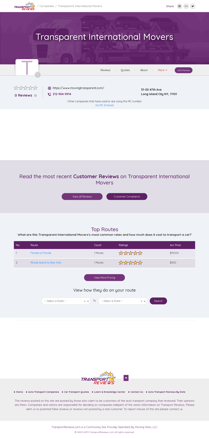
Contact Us (136, 391)
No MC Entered (104, 105)
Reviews (105, 70)
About (144, 70)
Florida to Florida (41, 253)
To (94, 300)
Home (19, 391)
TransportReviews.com (65, 427)
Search (158, 301)
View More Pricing (104, 277)
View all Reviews (82, 196)
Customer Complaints (127, 196)
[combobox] (66, 301)
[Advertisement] (107, 134)
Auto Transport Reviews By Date (166, 391)
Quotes (125, 70)
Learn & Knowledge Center (109, 391)
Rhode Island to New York (46, 262)
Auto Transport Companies (43, 391)
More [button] (161, 70)
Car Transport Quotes (76, 391)
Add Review (183, 70)
